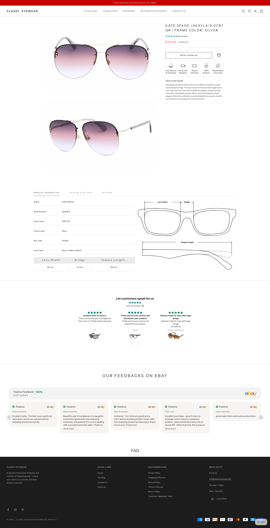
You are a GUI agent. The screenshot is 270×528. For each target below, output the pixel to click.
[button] (172, 36)
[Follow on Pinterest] (22, 509)
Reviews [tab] (107, 193)
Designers (129, 11)
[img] (135, 302)
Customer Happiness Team (160, 496)
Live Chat (221, 498)
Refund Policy (154, 482)
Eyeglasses (91, 11)
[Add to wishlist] (219, 55)
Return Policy (154, 491)
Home (100, 473)
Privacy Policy (154, 473)
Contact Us (179, 11)
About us (102, 487)
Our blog (101, 477)
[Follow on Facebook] (8, 509)
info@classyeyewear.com (220, 479)
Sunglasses (110, 11)
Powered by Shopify (45, 520)
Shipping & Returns (156, 477)
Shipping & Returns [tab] (80, 193)
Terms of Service (155, 487)
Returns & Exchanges (154, 11)
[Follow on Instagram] (15, 509)
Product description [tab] (46, 193)
